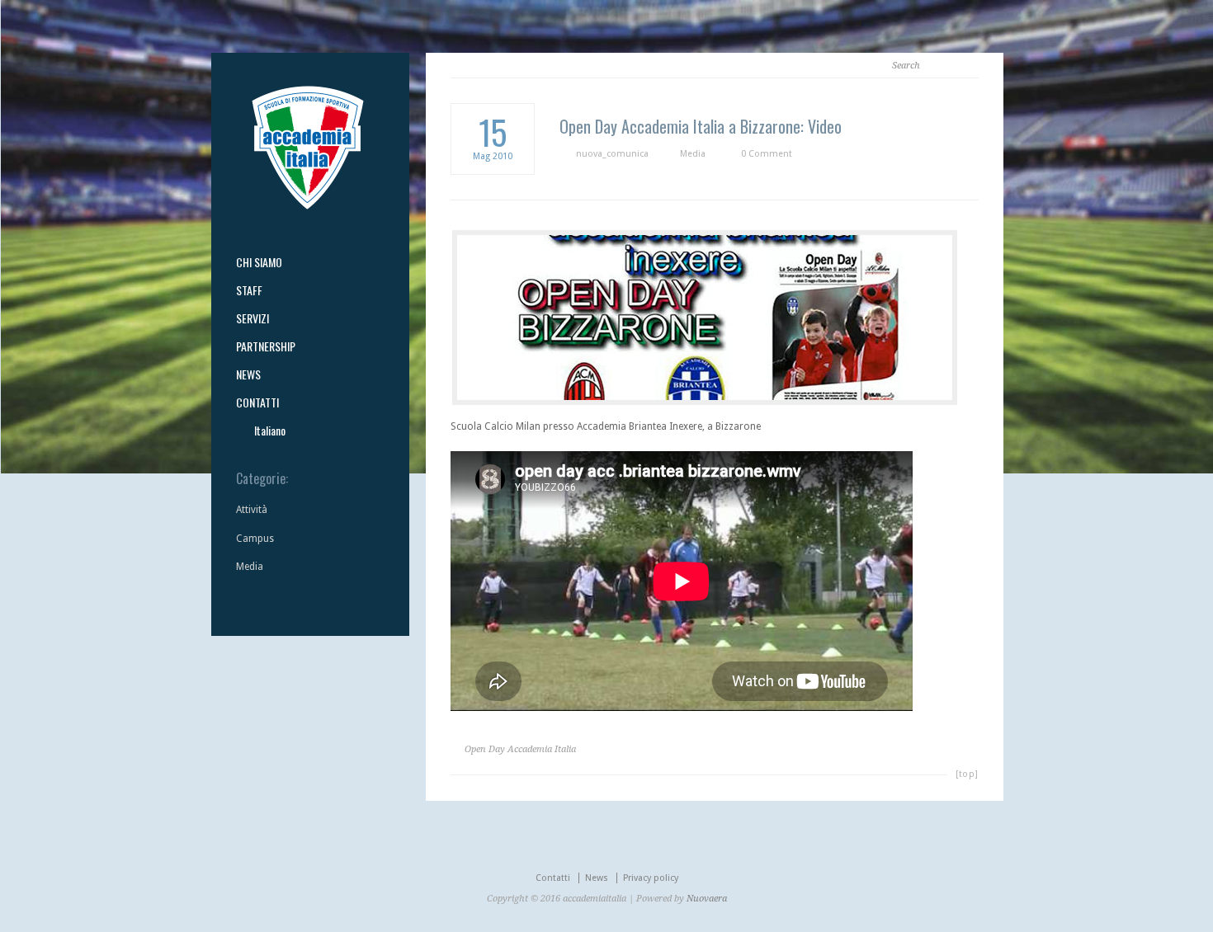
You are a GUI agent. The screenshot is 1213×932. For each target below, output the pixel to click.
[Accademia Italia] (308, 206)
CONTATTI (257, 402)
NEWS (248, 374)
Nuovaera (707, 898)
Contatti (553, 878)
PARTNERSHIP (265, 346)
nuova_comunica (612, 153)
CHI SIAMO (259, 262)
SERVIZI (252, 318)
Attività (251, 509)
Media (693, 153)
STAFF (249, 290)
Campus (255, 538)
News (596, 878)
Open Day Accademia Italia (520, 749)
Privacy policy (650, 878)
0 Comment (766, 153)
